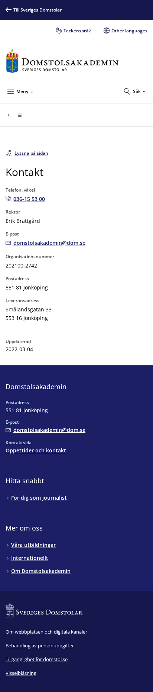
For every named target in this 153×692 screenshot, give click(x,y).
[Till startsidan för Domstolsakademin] (62, 61)
